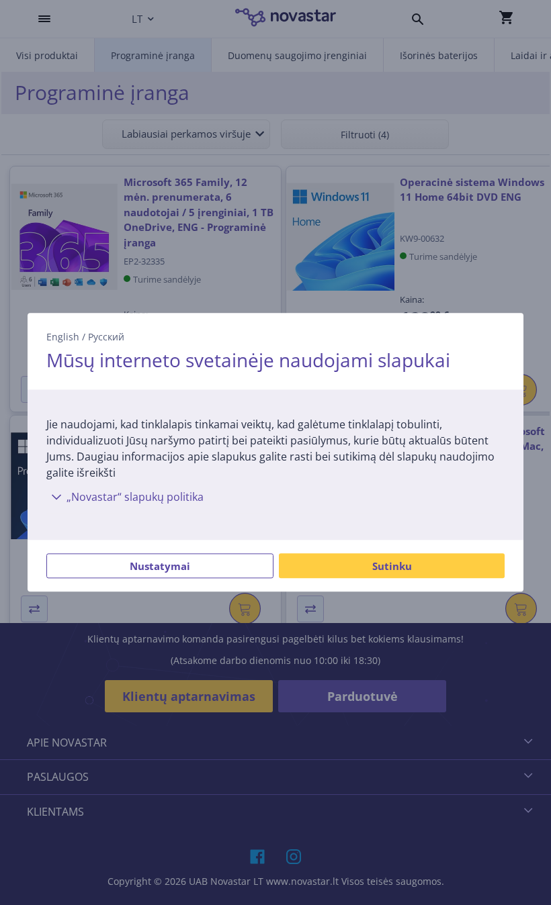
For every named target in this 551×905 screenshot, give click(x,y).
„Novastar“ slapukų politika (135, 497)
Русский (106, 336)
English (62, 336)
